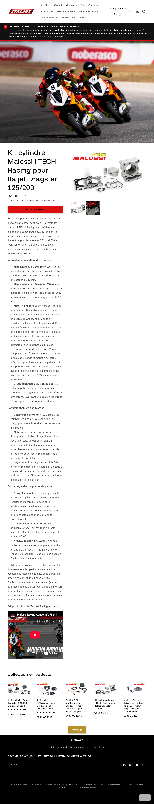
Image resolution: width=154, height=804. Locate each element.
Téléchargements (79, 747)
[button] (130, 11)
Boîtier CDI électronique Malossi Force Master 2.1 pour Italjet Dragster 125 (77, 706)
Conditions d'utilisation (134, 784)
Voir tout (77, 730)
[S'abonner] (58, 764)
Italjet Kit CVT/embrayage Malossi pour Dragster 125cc (46, 704)
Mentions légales (89, 787)
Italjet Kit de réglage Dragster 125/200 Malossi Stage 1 (19, 703)
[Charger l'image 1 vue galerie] (78, 208)
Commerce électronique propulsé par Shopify (52, 784)
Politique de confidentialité (111, 784)
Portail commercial (57, 747)
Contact (76, 787)
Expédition (27, 200)
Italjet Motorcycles (25, 784)
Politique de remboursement (85, 784)
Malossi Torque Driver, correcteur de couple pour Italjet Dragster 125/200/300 (133, 706)
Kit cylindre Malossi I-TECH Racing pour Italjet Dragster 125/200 (105, 704)
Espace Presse (98, 747)
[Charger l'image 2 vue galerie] (93, 208)
